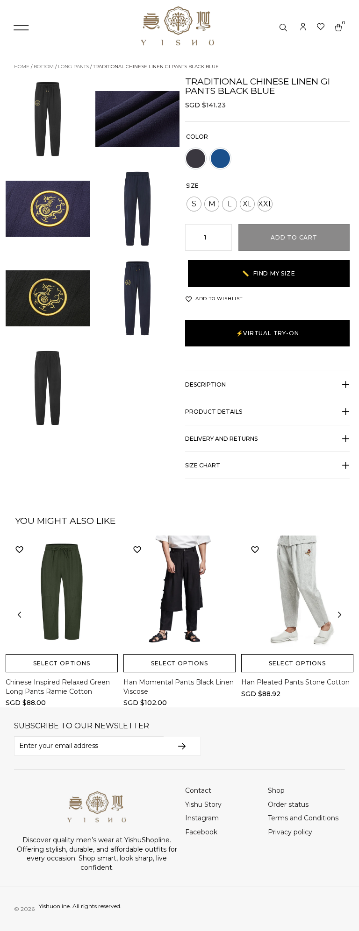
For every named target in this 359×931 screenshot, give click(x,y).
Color (197, 136)
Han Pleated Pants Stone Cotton (295, 682)
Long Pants (73, 66)
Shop (276, 790)
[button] (21, 28)
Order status (288, 804)
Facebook (201, 832)
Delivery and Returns (221, 438)
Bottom (44, 66)
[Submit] (182, 746)
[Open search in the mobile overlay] (284, 28)
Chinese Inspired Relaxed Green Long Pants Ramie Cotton (58, 687)
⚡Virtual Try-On (267, 333)
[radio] (194, 204)
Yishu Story (203, 804)
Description (205, 384)
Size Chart (202, 465)
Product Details (213, 411)
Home (21, 66)
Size (192, 185)
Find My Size (268, 273)
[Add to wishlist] (19, 549)
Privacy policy (290, 832)
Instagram (202, 818)
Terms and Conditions (303, 818)
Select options (61, 663)
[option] (195, 158)
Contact (198, 790)
